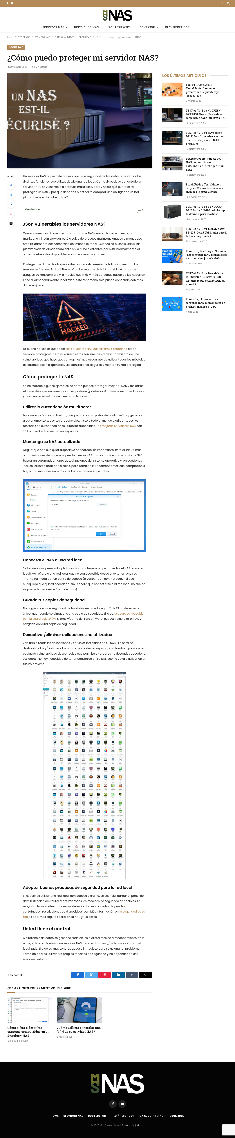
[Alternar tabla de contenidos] (138, 210)
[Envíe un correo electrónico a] (11, 223)
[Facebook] (11, 186)
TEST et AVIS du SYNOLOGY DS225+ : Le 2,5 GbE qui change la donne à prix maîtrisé (205, 210)
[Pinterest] (11, 214)
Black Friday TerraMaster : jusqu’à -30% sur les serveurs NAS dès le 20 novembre (204, 188)
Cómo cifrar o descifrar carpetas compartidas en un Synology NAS (28, 1032)
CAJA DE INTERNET (152, 1116)
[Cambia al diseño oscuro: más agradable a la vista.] (223, 3)
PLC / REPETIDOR (177, 27)
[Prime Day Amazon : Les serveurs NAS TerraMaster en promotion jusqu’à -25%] (172, 304)
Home (55, 1116)
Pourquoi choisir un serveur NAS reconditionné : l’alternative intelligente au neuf (205, 164)
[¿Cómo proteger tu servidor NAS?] (79, 120)
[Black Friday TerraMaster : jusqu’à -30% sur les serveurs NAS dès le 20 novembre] (172, 189)
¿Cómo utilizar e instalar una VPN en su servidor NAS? (79, 1030)
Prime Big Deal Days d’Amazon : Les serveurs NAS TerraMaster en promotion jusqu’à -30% (206, 254)
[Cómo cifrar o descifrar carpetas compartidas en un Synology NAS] (29, 1010)
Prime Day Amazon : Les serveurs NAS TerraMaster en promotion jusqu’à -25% (205, 302)
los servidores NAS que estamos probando (96, 349)
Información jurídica (132, 1125)
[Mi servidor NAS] (117, 15)
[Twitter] (11, 195)
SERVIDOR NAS (53, 27)
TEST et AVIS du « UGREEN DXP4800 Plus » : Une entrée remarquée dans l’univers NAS (206, 114)
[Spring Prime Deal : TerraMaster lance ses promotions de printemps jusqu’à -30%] (172, 89)
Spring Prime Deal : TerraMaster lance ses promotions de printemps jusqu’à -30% (202, 90)
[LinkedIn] (11, 204)
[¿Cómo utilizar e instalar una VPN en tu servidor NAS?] (79, 1010)
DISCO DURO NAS (86, 27)
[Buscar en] (227, 3)
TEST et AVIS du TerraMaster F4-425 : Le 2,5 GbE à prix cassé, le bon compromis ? (206, 232)
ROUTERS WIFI (119, 27)
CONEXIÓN (147, 27)
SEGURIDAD (16, 47)
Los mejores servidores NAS (116, 426)
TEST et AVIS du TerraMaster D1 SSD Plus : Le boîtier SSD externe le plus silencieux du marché (205, 279)
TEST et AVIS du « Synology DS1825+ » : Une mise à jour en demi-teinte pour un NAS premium (205, 138)
